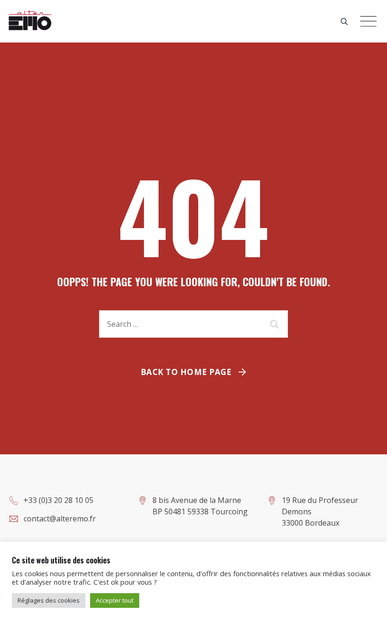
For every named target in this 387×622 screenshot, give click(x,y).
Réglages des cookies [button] (48, 600)
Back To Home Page (186, 371)
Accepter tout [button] (115, 600)
